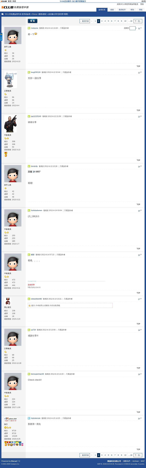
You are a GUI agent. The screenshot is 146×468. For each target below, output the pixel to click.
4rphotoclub (35, 418)
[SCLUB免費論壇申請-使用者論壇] (15, 8)
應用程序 (122, 10)
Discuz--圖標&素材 (39, 14)
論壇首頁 (102, 10)
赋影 (33, 255)
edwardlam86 (36, 299)
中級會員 (7, 135)
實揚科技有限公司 (114, 461)
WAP (143, 461)
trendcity (34, 166)
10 (125, 21)
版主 (6, 424)
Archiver (135, 461)
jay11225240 (36, 116)
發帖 (33, 21)
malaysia (34, 28)
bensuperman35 (37, 374)
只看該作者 (64, 28)
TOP (138, 66)
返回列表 (85, 21)
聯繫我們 (126, 461)
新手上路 (7, 47)
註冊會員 (7, 91)
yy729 (33, 330)
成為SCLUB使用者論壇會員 (127, 4)
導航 (140, 10)
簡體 (14, 1)
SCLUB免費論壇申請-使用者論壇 (17, 14)
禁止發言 (7, 307)
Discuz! (14, 461)
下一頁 (137, 21)
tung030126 (35, 72)
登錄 (142, 4)
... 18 (130, 21)
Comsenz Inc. (15, 464)
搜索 (112, 10)
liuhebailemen (36, 210)
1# (34, 171)
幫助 (132, 10)
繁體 (9, 1)
